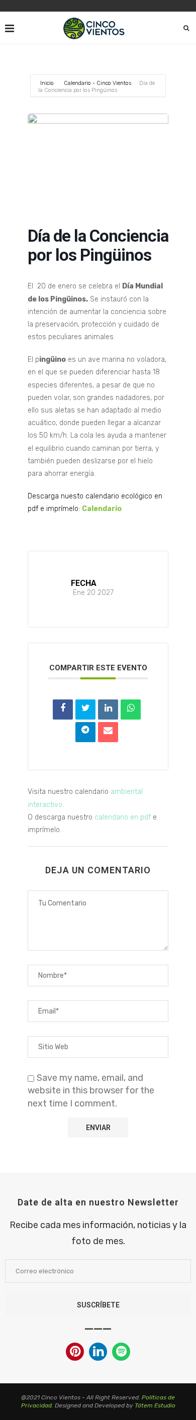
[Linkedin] (98, 1352)
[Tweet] (85, 709)
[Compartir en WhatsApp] (131, 709)
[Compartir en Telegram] (85, 732)
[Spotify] (121, 1352)
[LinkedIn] (108, 709)
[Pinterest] (74, 1352)
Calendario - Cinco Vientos (97, 83)
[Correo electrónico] (108, 732)
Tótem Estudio (155, 1405)
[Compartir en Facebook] (63, 709)
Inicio (47, 83)
